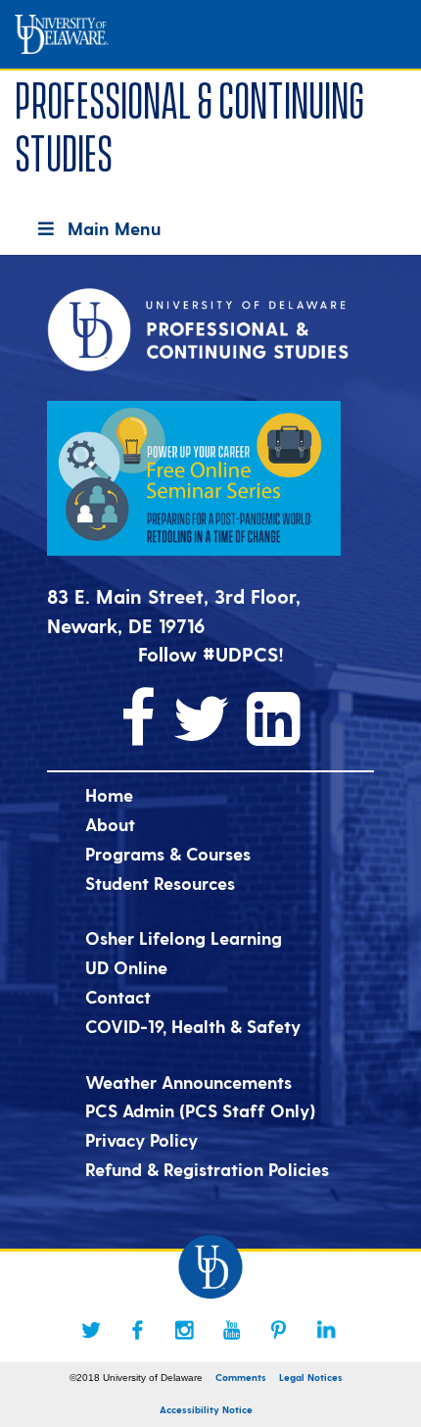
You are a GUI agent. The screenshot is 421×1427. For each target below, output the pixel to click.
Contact (118, 996)
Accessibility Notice (206, 1409)
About (110, 823)
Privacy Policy (141, 1139)
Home (109, 794)
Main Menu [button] (114, 228)
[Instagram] (185, 1330)
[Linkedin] (326, 1330)
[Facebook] (138, 1330)
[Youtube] (232, 1330)
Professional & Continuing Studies (189, 123)
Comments (240, 1377)
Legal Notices (311, 1377)
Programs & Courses (168, 853)
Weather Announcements (188, 1081)
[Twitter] (91, 1330)
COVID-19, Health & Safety (193, 1025)
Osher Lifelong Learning (183, 937)
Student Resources (160, 882)
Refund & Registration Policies (207, 1168)
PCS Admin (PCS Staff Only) (200, 1110)
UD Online (126, 967)
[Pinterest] (279, 1330)
